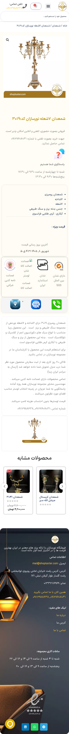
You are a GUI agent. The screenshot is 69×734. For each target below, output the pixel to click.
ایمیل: (62, 564)
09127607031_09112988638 (49, 597)
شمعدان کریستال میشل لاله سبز (48, 498)
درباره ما (61, 615)
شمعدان (56, 26)
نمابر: (63, 583)
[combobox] (35, 16)
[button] (48, 6)
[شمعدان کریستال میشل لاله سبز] (51, 481)
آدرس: (62, 571)
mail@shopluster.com (45, 564)
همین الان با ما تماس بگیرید (50, 592)
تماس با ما (59, 630)
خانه (65, 26)
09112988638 (14, 8)
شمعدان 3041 (15, 497)
